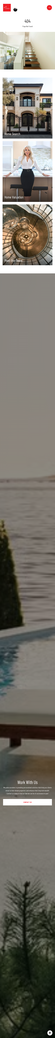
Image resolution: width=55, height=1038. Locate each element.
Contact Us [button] (27, 802)
